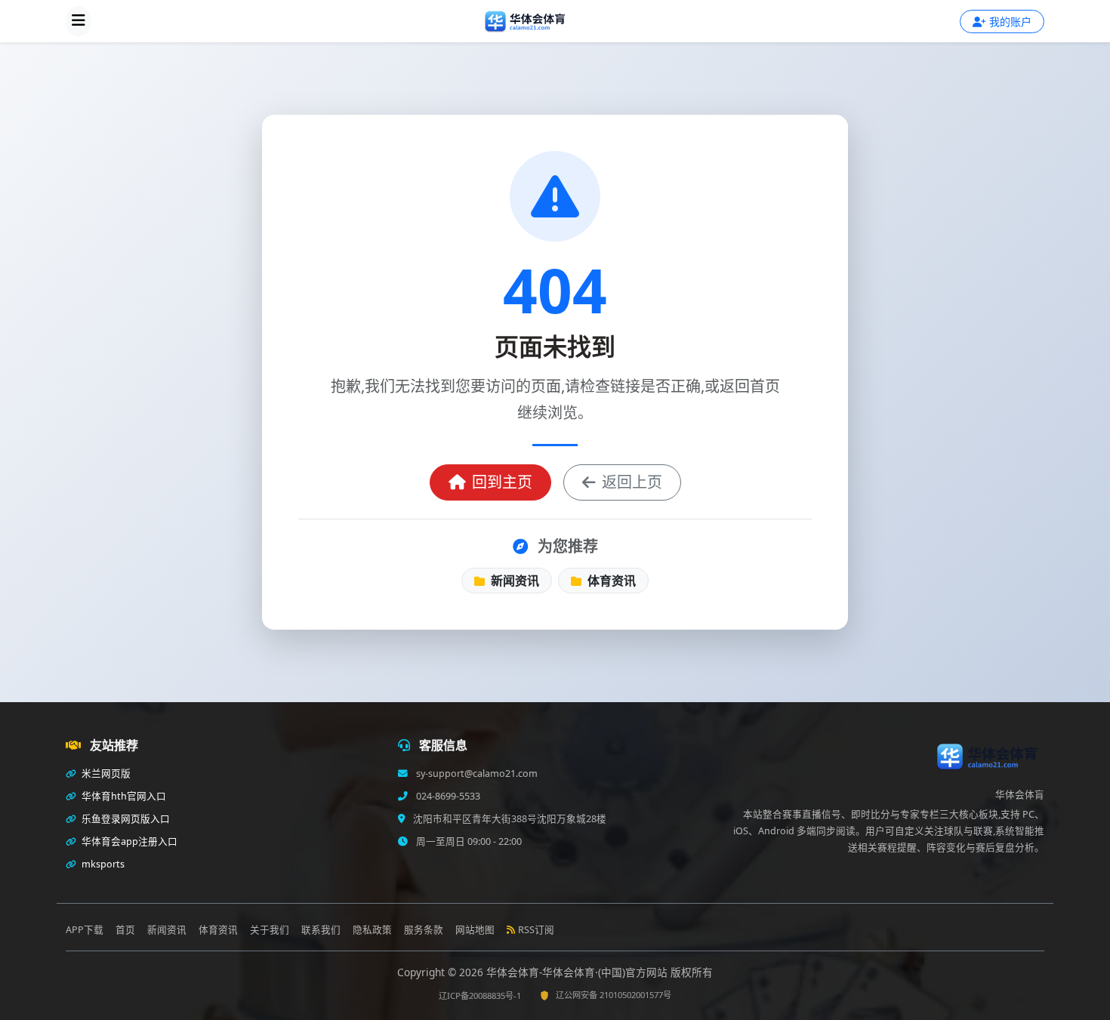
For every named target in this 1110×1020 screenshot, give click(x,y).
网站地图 (475, 929)
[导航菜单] (78, 21)
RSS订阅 (536, 929)
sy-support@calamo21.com (476, 773)
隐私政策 (372, 929)
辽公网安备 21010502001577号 (613, 994)
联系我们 (321, 929)
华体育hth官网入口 (122, 796)
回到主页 (502, 482)
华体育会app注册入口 (128, 841)
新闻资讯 (513, 580)
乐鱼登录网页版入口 (124, 818)
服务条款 (423, 929)
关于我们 (269, 929)
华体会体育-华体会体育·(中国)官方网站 (578, 972)
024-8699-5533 (447, 796)
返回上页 (632, 482)
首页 (125, 929)
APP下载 (84, 929)
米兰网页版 (105, 773)
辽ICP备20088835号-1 (480, 995)
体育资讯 (610, 580)
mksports (102, 864)
